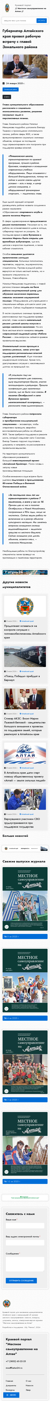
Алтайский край (28, 621)
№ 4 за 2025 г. (11, 1018)
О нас (28, 1381)
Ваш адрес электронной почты (22, 1236)
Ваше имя (11, 1219)
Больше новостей (15, 836)
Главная (9, 1381)
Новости (29, 1385)
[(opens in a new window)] (25, 848)
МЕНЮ (13, 1395)
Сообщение (12, 1253)
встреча (6, 97)
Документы (11, 1385)
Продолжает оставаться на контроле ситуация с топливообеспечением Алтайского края (25, 631)
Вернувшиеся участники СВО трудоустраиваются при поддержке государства (22, 823)
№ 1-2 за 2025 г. (12, 1181)
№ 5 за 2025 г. (11, 936)
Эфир (28, 1390)
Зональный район (10, 89)
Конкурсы (10, 1390)
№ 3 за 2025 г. (11, 1099)
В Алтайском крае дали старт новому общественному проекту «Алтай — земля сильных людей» (24, 776)
